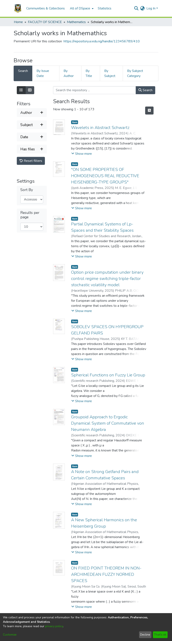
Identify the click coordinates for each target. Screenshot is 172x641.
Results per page (29, 215)
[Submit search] (136, 8)
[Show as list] (21, 90)
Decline (145, 635)
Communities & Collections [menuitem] (45, 8)
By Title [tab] (89, 73)
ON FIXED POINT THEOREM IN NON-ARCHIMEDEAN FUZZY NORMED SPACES (106, 574)
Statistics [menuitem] (104, 8)
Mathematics (76, 22)
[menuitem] (81, 8)
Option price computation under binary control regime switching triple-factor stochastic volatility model (107, 278)
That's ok (160, 635)
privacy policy (54, 626)
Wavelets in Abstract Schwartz (100, 127)
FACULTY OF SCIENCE (45, 22)
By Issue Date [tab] (42, 73)
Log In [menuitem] (150, 8)
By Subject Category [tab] (135, 73)
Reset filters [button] (32, 161)
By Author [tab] (69, 73)
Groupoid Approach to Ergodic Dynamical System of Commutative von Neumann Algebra (107, 423)
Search (147, 90)
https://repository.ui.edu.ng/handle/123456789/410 (102, 41)
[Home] (18, 8)
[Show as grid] (29, 90)
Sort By (26, 190)
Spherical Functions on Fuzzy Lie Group (108, 375)
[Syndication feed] (149, 110)
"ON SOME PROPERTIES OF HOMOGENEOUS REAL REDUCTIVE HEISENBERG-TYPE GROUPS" (105, 176)
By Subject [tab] (109, 73)
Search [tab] (23, 71)
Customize (10, 635)
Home (18, 22)
